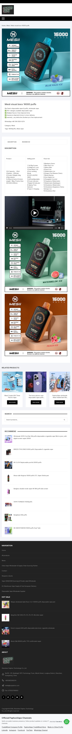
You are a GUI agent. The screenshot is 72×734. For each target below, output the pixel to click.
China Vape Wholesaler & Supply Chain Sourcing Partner (20, 566)
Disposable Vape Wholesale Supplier (13, 591)
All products (5, 555)
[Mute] (59, 228)
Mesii (8, 25)
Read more (12, 402)
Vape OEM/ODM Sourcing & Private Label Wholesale (19, 581)
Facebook (21, 730)
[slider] (33, 227)
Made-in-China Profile (55, 727)
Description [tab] (12, 142)
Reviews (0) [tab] (26, 142)
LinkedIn (5, 730)
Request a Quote (7, 576)
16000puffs (12, 129)
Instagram (12, 730)
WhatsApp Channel (41, 730)
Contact (4, 571)
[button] (66, 31)
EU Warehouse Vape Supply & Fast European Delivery (19, 586)
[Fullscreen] (62, 228)
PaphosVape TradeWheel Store (35, 727)
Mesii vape (20, 129)
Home (3, 25)
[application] (35, 213)
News (4, 560)
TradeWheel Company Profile (12, 727)
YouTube (29, 730)
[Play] (7, 228)
